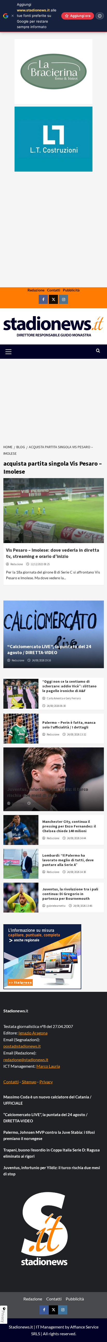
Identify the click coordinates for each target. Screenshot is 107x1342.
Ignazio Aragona (33, 1032)
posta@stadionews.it (22, 1046)
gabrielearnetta (56, 906)
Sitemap (29, 1081)
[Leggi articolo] (53, 510)
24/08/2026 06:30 (56, 706)
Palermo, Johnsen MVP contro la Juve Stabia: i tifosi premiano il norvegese (49, 1135)
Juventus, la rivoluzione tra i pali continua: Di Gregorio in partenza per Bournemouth (70, 894)
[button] (14, 351)
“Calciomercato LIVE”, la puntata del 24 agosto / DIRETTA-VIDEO (49, 649)
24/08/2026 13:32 (76, 734)
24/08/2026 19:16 (41, 660)
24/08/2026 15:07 (41, 803)
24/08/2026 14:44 (76, 838)
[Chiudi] (12, 15)
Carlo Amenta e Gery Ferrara (64, 698)
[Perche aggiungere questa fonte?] (100, 15)
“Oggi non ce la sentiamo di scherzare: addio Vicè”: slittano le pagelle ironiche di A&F (69, 686)
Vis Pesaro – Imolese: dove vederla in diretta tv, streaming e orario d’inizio (52, 553)
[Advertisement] (53, 246)
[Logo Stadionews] (44, 1228)
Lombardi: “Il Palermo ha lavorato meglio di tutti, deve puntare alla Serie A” (68, 860)
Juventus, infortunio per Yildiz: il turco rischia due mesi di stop (47, 792)
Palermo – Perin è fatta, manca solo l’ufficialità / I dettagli (69, 724)
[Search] (98, 350)
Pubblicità (71, 290)
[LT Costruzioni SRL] (53, 139)
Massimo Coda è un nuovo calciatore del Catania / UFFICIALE (47, 1100)
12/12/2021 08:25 (40, 564)
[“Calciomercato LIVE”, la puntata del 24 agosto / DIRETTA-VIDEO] (53, 634)
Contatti (53, 290)
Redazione (36, 290)
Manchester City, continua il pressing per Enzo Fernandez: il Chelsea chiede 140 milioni (69, 826)
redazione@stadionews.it (25, 1059)
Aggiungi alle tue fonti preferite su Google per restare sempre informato (36, 15)
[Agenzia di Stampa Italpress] (42, 956)
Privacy (46, 1081)
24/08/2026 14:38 (76, 872)
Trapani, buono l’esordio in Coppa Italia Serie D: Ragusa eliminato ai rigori (51, 1153)
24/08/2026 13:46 (82, 906)
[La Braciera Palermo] (53, 71)
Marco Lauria (48, 1066)
